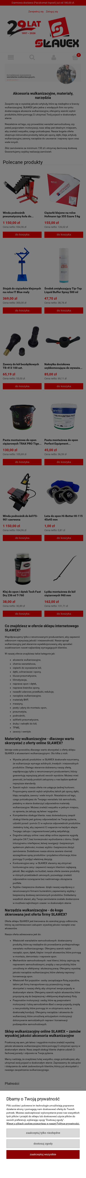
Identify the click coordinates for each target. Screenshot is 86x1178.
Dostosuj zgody (43, 1143)
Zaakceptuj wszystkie (43, 1154)
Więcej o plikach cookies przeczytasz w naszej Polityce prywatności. (43, 1123)
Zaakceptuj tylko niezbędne (43, 1132)
